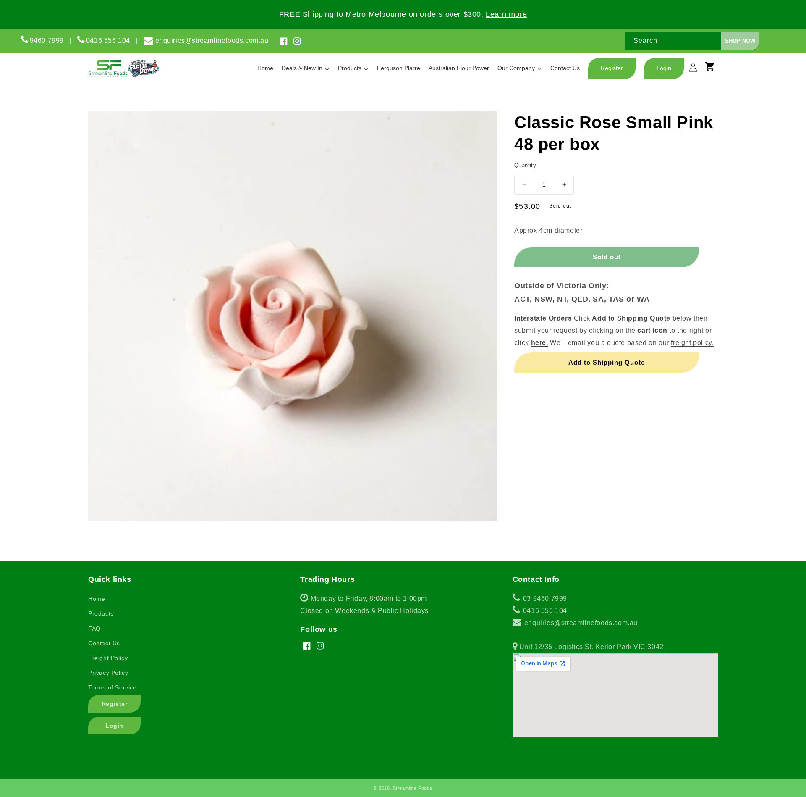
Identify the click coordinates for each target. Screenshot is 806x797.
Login (114, 725)
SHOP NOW (740, 41)
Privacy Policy (108, 672)
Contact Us (104, 643)
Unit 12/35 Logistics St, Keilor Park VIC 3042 (590, 646)
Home (96, 598)
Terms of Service (112, 687)
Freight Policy (108, 658)
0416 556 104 (111, 40)
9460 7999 (47, 40)
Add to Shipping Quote (606, 362)
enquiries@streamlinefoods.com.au (212, 40)
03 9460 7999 (544, 598)
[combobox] (692, 41)
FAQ (94, 628)
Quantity (525, 165)
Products (101, 613)
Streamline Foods (413, 788)
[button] (713, 70)
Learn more (506, 14)
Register (115, 703)
